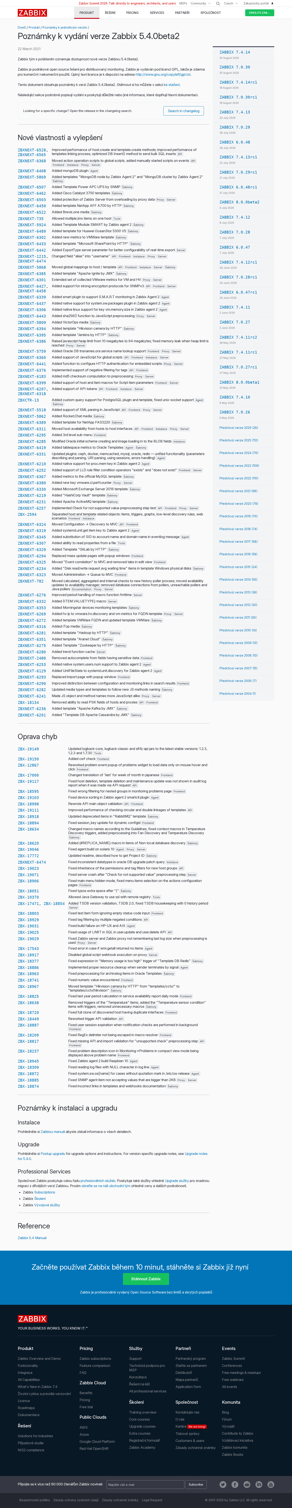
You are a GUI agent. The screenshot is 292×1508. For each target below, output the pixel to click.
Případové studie (31, 1443)
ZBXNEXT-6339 (32, 297)
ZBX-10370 (28, 897)
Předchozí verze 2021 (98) (239, 491)
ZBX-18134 (28, 702)
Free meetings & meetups (241, 1372)
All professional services (148, 1391)
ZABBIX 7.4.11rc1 (238, 352)
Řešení (24, 1425)
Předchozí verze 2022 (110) (239, 478)
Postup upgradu (53, 1153)
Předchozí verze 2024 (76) (239, 453)
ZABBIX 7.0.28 (235, 232)
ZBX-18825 (28, 996)
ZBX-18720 (28, 1012)
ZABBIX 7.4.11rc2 (238, 337)
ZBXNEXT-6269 (32, 614)
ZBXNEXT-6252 (32, 470)
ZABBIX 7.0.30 (235, 67)
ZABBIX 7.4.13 (235, 112)
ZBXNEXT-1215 (32, 256)
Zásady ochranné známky (195, 1448)
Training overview (142, 1412)
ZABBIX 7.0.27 (235, 322)
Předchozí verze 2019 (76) (239, 516)
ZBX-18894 (28, 823)
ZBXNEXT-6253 (32, 664)
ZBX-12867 (28, 765)
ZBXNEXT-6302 (32, 237)
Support (135, 1358)
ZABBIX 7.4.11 (235, 307)
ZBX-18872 (28, 1074)
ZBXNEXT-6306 (32, 309)
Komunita (231, 1402)
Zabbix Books (232, 1454)
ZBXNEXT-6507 (32, 187)
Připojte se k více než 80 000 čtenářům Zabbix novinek (60, 1484)
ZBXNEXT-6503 (32, 199)
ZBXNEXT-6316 (32, 626)
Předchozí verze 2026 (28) (239, 427)
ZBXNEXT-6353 (32, 608)
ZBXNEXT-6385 (32, 273)
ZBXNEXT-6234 (32, 568)
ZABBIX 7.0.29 (235, 127)
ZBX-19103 (28, 797)
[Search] (218, 3)
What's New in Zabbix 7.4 (38, 1387)
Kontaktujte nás (187, 1412)
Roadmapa (26, 1408)
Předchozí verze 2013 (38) (238, 592)
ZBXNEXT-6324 (32, 524)
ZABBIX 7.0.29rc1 (238, 172)
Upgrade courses (142, 1426)
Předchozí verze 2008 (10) (239, 655)
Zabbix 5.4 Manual (32, 1238)
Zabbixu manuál (53, 1132)
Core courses (139, 1419)
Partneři (183, 1348)
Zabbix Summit (233, 1358)
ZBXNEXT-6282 (32, 689)
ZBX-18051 (28, 891)
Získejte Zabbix (260, 12)
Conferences (232, 1365)
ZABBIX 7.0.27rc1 (238, 367)
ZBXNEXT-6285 (32, 441)
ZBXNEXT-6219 (32, 495)
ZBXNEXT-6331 (32, 454)
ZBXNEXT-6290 (32, 683)
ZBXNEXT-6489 (32, 231)
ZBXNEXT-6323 (32, 575)
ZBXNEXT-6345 (32, 537)
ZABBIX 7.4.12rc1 (238, 262)
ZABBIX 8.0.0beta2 (240, 202)
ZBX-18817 (28, 1041)
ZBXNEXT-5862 (32, 416)
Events (229, 1348)
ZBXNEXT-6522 (32, 212)
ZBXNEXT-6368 (32, 161)
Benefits (86, 1393)
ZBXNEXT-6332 (32, 601)
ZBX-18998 (28, 804)
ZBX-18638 (28, 1002)
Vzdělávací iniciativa (237, 1440)
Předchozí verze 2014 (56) (239, 579)
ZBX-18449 (28, 1019)
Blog (225, 1412)
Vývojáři (228, 1426)
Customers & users (189, 1440)
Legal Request (152, 1500)
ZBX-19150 (28, 759)
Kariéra (190, 1426)
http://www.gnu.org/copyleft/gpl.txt (163, 74)
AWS (84, 1427)
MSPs (183, 3)
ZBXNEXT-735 (31, 218)
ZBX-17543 (28, 948)
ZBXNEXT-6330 (32, 489)
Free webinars (233, 1380)
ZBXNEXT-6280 (32, 652)
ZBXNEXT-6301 (32, 280)
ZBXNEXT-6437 (32, 303)
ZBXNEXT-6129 (32, 671)
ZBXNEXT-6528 (32, 150)
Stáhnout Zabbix (146, 1279)
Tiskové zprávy (187, 1433)
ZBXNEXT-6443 (32, 316)
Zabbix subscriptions (95, 1358)
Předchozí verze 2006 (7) (238, 681)
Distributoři (183, 1372)
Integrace (25, 1372)
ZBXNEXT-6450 (32, 206)
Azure (84, 1434)
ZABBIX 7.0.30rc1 (238, 97)
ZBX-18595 (28, 791)
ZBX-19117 (28, 781)
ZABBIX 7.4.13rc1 (238, 157)
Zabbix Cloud (93, 1382)
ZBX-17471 (28, 903)
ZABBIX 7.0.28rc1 (238, 277)
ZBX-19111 (28, 810)
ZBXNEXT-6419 (32, 447)
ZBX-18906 (28, 881)
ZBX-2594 (27, 514)
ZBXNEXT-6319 (32, 530)
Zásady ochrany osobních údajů (76, 1500)
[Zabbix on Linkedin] (258, 1484)
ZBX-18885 (28, 1080)
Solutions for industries (35, 1436)
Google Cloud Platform (97, 1441)
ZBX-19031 (28, 926)
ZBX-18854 (54, 903)
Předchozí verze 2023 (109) (239, 465)
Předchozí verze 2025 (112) (239, 440)
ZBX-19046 (28, 849)
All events (229, 1387)
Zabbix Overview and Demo (39, 1358)
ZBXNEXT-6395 (32, 335)
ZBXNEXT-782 (31, 581)
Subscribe (196, 1484)
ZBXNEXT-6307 (32, 543)
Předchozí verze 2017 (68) (239, 541)
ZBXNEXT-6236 (32, 708)
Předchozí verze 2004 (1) (238, 693)
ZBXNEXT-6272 (32, 620)
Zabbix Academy (142, 1447)
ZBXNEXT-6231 (32, 502)
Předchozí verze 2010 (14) (238, 630)
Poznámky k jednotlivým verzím (65, 27)
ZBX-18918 (28, 816)
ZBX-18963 (28, 974)
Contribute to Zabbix (237, 1433)
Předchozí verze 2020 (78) (239, 503)
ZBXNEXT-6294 (32, 556)
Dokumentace (29, 1415)
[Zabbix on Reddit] (246, 1484)
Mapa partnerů (186, 1380)
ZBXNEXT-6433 (32, 244)
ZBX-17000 (28, 775)
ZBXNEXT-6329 (32, 549)
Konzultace (138, 1377)
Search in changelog (183, 111)
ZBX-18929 (28, 920)
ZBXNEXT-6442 (32, 250)
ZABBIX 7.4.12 (235, 217)
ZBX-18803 (28, 913)
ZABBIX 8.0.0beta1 (240, 382)
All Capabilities (29, 1380)
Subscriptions (44, 1192)
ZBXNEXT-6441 (32, 364)
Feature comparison (95, 1365)
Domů (22, 27)
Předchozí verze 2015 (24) (238, 567)
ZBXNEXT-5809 (32, 322)
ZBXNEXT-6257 (32, 508)
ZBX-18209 (28, 1035)
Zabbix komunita (234, 1447)
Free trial (86, 1407)
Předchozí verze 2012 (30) (238, 605)
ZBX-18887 (28, 1025)
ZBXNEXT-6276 (32, 595)
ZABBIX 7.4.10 (235, 397)
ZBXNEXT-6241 (32, 696)
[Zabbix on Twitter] (223, 1484)
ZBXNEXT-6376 (32, 370)
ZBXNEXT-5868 (32, 267)
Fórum (227, 1419)
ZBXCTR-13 (28, 400)
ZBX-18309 (28, 1067)
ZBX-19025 (28, 932)
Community (198, 3)
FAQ (83, 1372)
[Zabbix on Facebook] (235, 1484)
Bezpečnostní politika (34, 1500)
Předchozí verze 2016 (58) (239, 554)
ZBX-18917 (28, 955)
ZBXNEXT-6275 (32, 645)
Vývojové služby (47, 1205)
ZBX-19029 (28, 939)
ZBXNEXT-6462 (32, 193)
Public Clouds (93, 1417)
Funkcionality (28, 1365)
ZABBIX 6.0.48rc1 (238, 187)
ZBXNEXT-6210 (32, 464)
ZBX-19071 (28, 875)
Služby (135, 1348)
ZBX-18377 (28, 961)
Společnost (186, 1402)
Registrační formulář (144, 1440)
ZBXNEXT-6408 (32, 171)
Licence (24, 1401)
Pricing (86, 1348)
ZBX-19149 (28, 749)
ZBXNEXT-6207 (32, 389)
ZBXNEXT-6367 (32, 476)
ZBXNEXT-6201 (32, 715)
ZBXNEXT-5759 (32, 351)
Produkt (34, 27)
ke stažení (172, 85)
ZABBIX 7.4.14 (235, 52)
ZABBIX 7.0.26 (235, 412)
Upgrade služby (177, 1181)
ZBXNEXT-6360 (32, 357)
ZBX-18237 (28, 1051)
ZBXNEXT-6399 (32, 383)
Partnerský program (190, 1358)
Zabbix (32, 13)
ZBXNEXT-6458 (32, 291)
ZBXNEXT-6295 (32, 435)
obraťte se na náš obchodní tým (105, 1186)
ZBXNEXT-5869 (32, 177)
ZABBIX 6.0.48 (235, 142)
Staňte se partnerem (191, 1365)
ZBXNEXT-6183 (32, 376)
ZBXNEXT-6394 (32, 328)
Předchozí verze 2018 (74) (239, 529)
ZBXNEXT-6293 (32, 677)
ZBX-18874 (28, 1086)
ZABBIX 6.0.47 (235, 247)
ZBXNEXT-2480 (32, 658)
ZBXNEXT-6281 (32, 633)
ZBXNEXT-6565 (32, 154)
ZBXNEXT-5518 (32, 410)
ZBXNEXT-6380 (32, 483)
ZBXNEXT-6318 (32, 394)
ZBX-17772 (28, 856)
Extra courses (139, 1433)
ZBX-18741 (28, 980)
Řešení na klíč (139, 1384)
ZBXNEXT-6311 (32, 429)
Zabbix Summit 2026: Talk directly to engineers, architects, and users (127, 3)
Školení (40, 1198)
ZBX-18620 (28, 843)
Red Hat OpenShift (94, 1448)
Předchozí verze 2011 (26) (238, 617)
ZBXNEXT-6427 (32, 286)
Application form (188, 1387)
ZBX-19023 (28, 868)
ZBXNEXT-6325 (32, 562)
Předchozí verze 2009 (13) (239, 643)
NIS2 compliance (31, 1450)
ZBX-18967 (28, 986)
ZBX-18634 (28, 829)
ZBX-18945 (28, 1061)
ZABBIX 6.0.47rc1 (238, 292)
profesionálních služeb (98, 1181)
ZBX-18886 (28, 967)
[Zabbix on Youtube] (270, 1484)
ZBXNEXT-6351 (32, 639)
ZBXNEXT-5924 (32, 225)
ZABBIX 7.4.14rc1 (238, 82)
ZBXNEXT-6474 (32, 261)
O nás (179, 1419)
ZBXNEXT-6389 (32, 422)
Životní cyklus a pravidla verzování (44, 1394)
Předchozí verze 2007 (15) (239, 668)
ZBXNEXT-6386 (32, 341)
